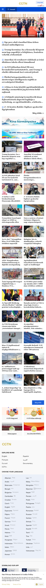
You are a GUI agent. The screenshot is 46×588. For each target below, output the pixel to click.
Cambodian (10, 496)
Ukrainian (33, 543)
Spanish (31, 525)
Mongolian (32, 485)
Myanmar (33, 488)
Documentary (28, 463)
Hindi (8, 536)
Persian (31, 496)
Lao (29, 478)
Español (26, 456)
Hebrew (10, 532)
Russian (31, 514)
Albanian (10, 478)
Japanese (11, 550)
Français (5, 460)
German (10, 521)
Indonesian (14, 543)
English (4, 456)
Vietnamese (33, 550)
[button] (14, 35)
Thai (29, 536)
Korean (10, 554)
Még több (38, 402)
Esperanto (11, 510)
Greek (10, 525)
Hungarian (11, 539)
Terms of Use (17, 584)
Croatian (10, 499)
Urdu (29, 547)
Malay (32, 481)
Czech (9, 503)
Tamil (29, 532)
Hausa (9, 528)
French (10, 518)
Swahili (31, 528)
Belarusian (12, 485)
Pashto (30, 507)
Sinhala (31, 521)
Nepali (30, 492)
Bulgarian (11, 492)
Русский (4, 463)
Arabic (9, 481)
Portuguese (33, 503)
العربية (25, 460)
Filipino (10, 514)
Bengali (9, 488)
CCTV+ (4, 467)
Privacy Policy (6, 584)
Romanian (32, 510)
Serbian (31, 518)
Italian (9, 547)
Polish (30, 499)
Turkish (31, 539)
